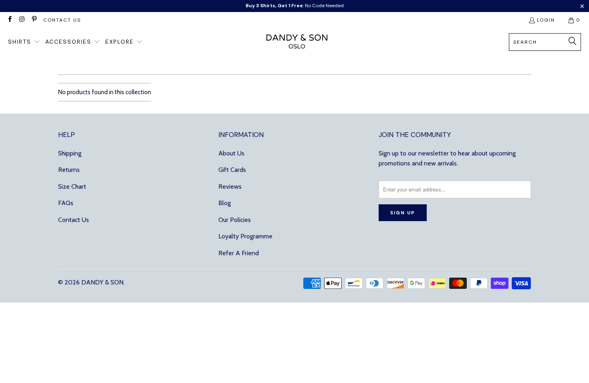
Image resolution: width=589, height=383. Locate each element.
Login (546, 20)
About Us (231, 153)
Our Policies (234, 220)
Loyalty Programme (245, 236)
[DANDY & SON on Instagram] (21, 20)
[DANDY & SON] (297, 42)
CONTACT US (62, 20)
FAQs (65, 203)
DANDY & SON (102, 282)
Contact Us (73, 220)
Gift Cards (232, 169)
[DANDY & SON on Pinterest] (33, 20)
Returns (69, 169)
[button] (24, 42)
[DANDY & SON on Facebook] (9, 20)
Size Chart (72, 186)
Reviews (230, 186)
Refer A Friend (238, 253)
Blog (224, 203)
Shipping (69, 153)
